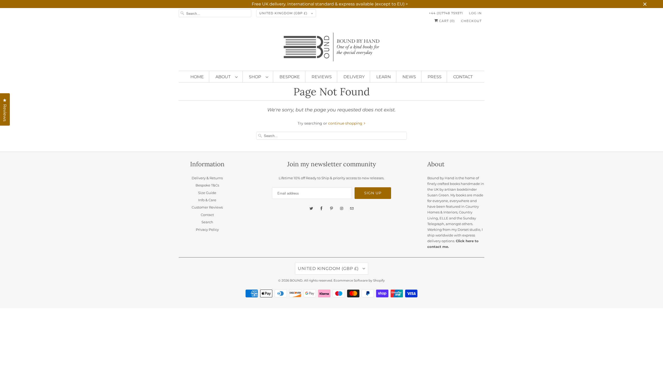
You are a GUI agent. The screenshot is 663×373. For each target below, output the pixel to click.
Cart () (446, 21)
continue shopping (345, 123)
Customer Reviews (207, 207)
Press (435, 76)
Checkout (471, 21)
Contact (463, 76)
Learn (383, 76)
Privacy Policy (207, 229)
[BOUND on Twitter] (311, 208)
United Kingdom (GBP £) (283, 13)
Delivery (354, 76)
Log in (475, 13)
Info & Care (207, 200)
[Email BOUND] (351, 208)
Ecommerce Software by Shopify (359, 280)
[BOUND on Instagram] (341, 208)
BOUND (296, 280)
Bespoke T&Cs (207, 185)
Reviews (322, 76)
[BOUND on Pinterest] (331, 208)
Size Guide (207, 193)
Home (197, 76)
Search (207, 222)
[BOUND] (331, 49)
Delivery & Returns (207, 178)
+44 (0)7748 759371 (446, 13)
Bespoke (289, 76)
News (409, 76)
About (224, 76)
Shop (256, 76)
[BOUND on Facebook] (321, 208)
